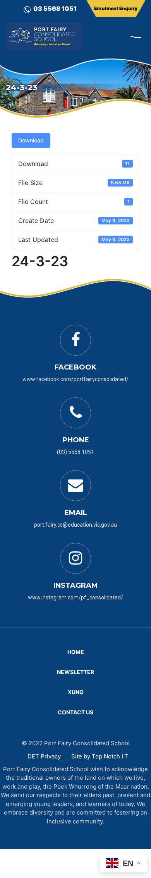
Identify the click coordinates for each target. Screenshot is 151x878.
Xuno (76, 692)
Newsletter (75, 672)
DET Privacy (45, 756)
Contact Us (75, 712)
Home (75, 652)
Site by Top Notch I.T (100, 756)
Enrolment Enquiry (115, 8)
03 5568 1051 (55, 8)
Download (31, 140)
